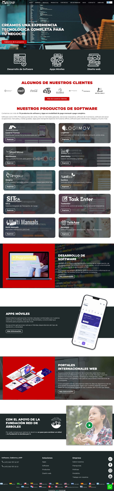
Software (45, 466)
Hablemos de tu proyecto (14, 42)
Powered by (51, 490)
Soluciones (47, 458)
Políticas (76, 469)
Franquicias (77, 466)
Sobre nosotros (78, 462)
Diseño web (46, 473)
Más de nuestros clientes (57, 99)
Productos (46, 469)
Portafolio (76, 473)
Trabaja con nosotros (80, 477)
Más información (66, 276)
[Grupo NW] (7, 4)
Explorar (10, 139)
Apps (44, 462)
